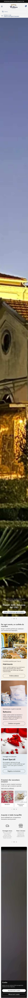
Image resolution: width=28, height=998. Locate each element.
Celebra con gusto (14, 723)
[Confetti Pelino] (13, 6)
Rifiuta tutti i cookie (14, 994)
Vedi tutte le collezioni (7, 788)
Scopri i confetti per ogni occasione (14, 612)
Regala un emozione (14, 771)
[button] (25, 6)
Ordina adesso (14, 676)
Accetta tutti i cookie (14, 990)
